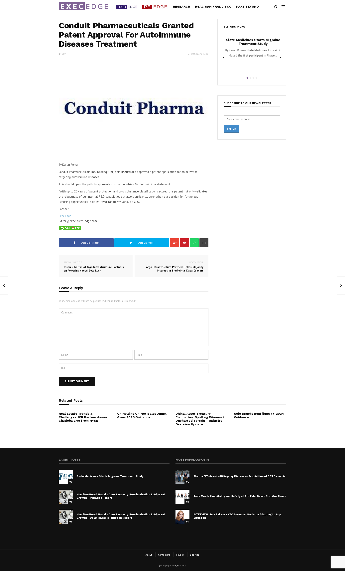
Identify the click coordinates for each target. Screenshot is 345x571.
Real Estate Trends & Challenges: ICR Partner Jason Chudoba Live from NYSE (83, 417)
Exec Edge (65, 216)
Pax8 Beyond (247, 6)
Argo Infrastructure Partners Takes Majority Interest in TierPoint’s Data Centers (174, 266)
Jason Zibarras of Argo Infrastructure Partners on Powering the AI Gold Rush (94, 266)
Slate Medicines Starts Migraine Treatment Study (252, 42)
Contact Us (164, 554)
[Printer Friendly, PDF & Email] (70, 228)
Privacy (180, 554)
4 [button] (256, 78)
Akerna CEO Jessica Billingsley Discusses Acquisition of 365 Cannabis (239, 476)
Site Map (194, 554)
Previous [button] (224, 57)
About (149, 554)
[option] (252, 49)
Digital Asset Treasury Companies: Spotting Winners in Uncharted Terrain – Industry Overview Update (200, 419)
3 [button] (253, 78)
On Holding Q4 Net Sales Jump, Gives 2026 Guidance (142, 415)
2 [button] (250, 78)
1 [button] (247, 78)
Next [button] (280, 57)
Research (181, 6)
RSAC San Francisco (213, 6)
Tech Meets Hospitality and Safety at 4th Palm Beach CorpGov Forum (239, 496)
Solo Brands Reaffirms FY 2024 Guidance (259, 415)
